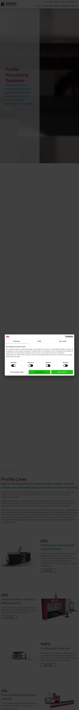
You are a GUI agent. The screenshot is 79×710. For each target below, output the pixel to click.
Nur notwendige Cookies (17, 372)
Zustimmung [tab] (16, 341)
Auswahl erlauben (39, 372)
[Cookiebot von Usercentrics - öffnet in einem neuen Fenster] (66, 337)
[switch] (31, 365)
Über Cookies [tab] (62, 341)
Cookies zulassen (62, 372)
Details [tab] (39, 341)
